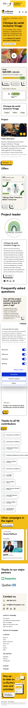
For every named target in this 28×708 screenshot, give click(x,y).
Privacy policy (11, 701)
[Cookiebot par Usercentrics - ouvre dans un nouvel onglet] (20, 324)
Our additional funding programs (11, 620)
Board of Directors (8, 641)
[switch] (24, 354)
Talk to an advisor (7, 626)
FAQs (4, 650)
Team (4, 639)
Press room (6, 643)
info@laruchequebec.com (16, 605)
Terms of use (4, 701)
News (4, 645)
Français (6, 669)
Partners (5, 658)
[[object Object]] (23, 12)
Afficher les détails (18, 369)
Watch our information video (10, 624)
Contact (6, 666)
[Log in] (19, 12)
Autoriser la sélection (14, 378)
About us (5, 637)
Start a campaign (7, 622)
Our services (6, 618)
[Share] (24, 83)
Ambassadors (6, 660)
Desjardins (5, 656)
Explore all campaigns (10, 630)
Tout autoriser (14, 374)
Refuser (14, 383)
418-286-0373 (11, 600)
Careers (5, 647)
